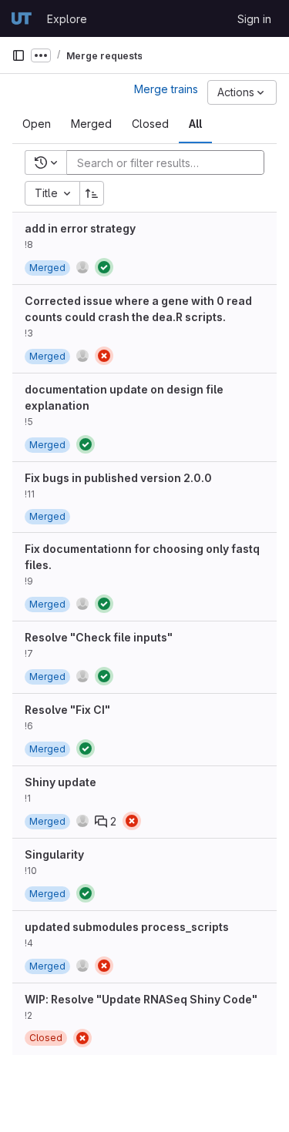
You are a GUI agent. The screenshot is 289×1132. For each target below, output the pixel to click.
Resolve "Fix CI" (67, 709)
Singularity (54, 854)
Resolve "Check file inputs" (99, 637)
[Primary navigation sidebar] (18, 55)
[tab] (36, 124)
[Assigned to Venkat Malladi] (82, 267)
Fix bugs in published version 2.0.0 (118, 477)
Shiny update (60, 782)
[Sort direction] (91, 193)
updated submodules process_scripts (127, 926)
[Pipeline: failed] (104, 356)
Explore (67, 18)
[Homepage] (21, 18)
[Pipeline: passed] (104, 267)
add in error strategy (80, 228)
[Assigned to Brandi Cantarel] (82, 356)
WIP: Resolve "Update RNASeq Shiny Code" (141, 999)
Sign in (254, 18)
